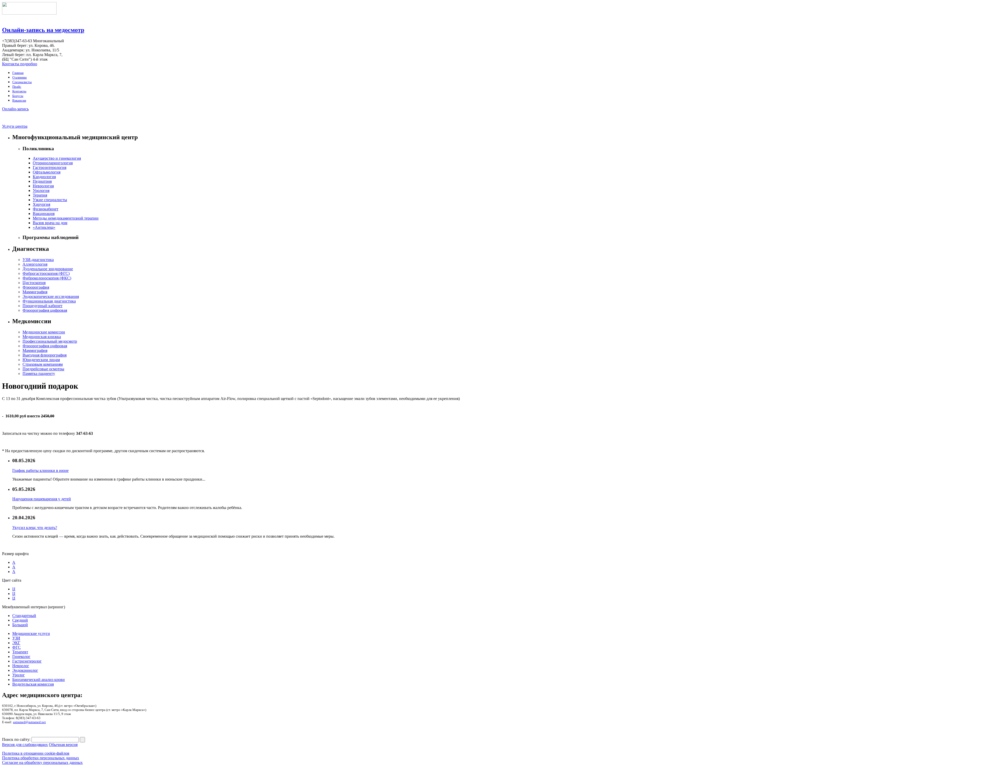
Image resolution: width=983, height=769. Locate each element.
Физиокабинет (45, 209)
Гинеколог (21, 656)
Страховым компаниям (43, 364)
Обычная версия (63, 744)
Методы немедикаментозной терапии (66, 218)
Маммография (35, 292)
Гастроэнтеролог (27, 661)
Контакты (19, 91)
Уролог (18, 675)
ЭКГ (16, 643)
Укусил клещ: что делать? (34, 527)
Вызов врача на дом (50, 223)
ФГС (16, 647)
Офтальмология (46, 172)
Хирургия (41, 204)
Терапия (40, 195)
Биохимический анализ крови (38, 679)
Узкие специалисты (50, 200)
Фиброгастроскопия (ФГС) (46, 273)
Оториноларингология (53, 163)
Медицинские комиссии (44, 332)
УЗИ (16, 638)
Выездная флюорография (45, 355)
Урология (41, 190)
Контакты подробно (19, 64)
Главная (18, 73)
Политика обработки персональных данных (40, 758)
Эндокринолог (25, 670)
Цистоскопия (34, 282)
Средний (20, 620)
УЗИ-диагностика (38, 259)
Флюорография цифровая (45, 310)
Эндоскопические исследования (51, 296)
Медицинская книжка (42, 336)
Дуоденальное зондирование (48, 269)
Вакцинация (44, 213)
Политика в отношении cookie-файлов (35, 753)
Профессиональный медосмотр (50, 341)
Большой (20, 625)
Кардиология (44, 177)
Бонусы (17, 96)
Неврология (43, 186)
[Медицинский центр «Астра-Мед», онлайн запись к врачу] (29, 13)
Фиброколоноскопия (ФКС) (47, 278)
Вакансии (19, 100)
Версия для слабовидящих (25, 744)
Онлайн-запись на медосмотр (43, 30)
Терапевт (20, 652)
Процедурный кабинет (42, 306)
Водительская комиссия (33, 684)
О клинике (19, 77)
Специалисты (22, 82)
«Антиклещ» (44, 227)
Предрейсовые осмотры (43, 369)
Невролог (20, 666)
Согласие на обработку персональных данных (42, 762)
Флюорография (36, 287)
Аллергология (35, 264)
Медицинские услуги (31, 633)
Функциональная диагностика (49, 301)
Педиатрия (42, 181)
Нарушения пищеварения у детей (41, 499)
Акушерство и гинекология (57, 158)
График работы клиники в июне (40, 470)
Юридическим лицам (41, 360)
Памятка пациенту (39, 373)
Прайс (16, 87)
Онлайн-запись (15, 109)
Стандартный (24, 615)
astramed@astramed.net (29, 722)
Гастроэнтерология (49, 167)
